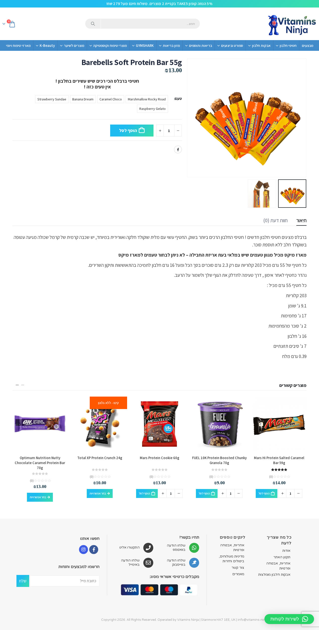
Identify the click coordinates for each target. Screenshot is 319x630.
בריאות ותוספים (200, 45)
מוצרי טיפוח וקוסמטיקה (110, 45)
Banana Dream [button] (82, 99)
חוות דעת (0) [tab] (275, 220)
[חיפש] (93, 24)
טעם (178, 98)
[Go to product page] (279, 424)
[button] (300, 118)
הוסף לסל (128, 130)
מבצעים (307, 45)
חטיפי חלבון (288, 45)
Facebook (178, 149)
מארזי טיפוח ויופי (18, 45)
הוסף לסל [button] (264, 493)
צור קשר (238, 567)
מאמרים (238, 574)
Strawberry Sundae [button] (51, 99)
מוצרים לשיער (74, 45)
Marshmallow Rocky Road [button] (147, 99)
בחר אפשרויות (97, 493)
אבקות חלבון (261, 45)
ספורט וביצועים (232, 45)
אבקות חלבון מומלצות (274, 574)
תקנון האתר (281, 557)
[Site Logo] (292, 23)
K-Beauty (47, 45)
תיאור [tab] (301, 220)
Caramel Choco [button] (110, 99)
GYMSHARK (145, 45)
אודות (286, 551)
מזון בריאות (171, 45)
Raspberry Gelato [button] (152, 108)
